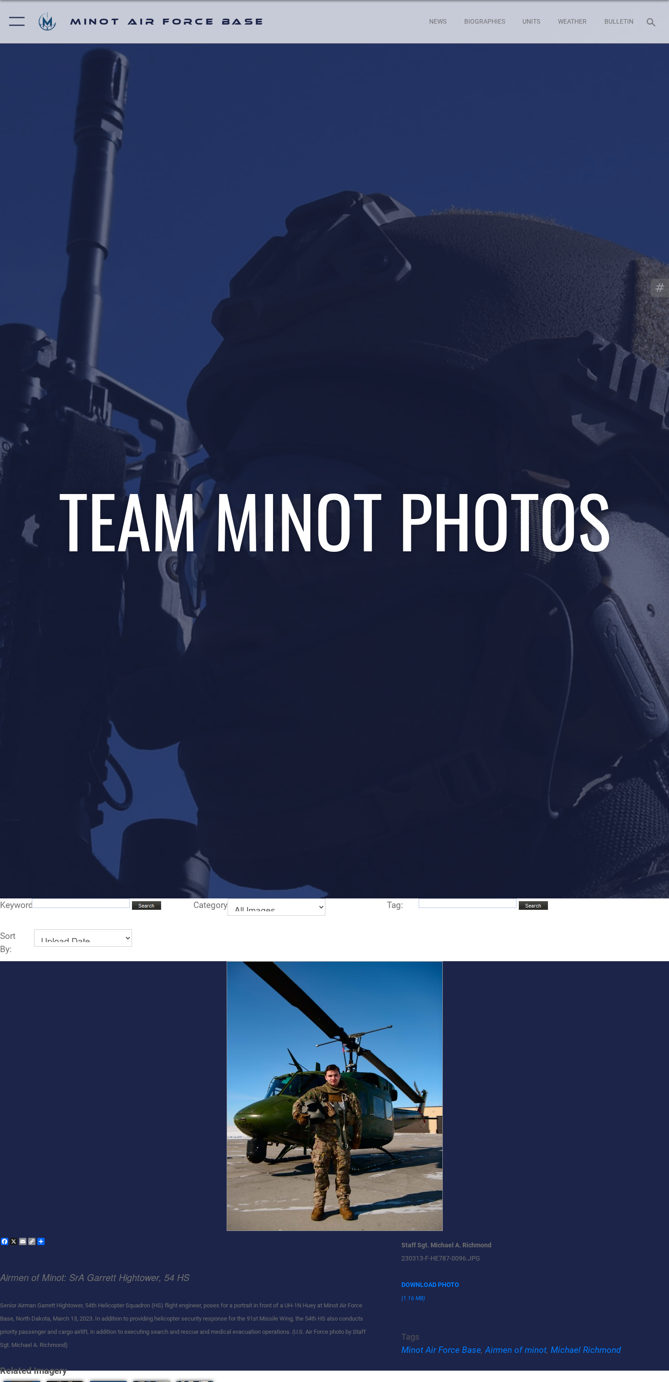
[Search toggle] (652, 21)
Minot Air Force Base (441, 1350)
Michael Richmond (586, 1350)
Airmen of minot (516, 1350)
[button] (15, 21)
